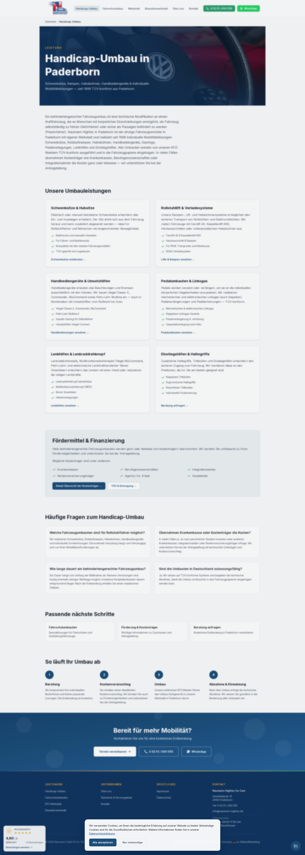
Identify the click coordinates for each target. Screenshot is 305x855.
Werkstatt (134, 8)
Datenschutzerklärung (102, 833)
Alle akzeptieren (103, 842)
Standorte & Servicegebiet (116, 797)
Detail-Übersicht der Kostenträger (79, 485)
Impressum (163, 791)
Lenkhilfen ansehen (65, 405)
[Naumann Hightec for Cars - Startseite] (58, 8)
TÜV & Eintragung (123, 485)
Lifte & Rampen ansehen (178, 259)
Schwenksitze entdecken (68, 259)
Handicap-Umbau (87, 8)
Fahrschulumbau (113, 8)
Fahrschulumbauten (56, 797)
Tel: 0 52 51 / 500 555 (225, 805)
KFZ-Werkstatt (53, 803)
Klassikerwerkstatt (156, 8)
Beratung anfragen (174, 405)
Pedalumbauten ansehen (178, 332)
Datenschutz (164, 797)
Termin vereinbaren (113, 751)
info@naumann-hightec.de (228, 811)
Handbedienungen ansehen (70, 332)
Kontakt (193, 8)
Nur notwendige (132, 842)
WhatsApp (199, 751)
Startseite (50, 21)
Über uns (178, 8)
